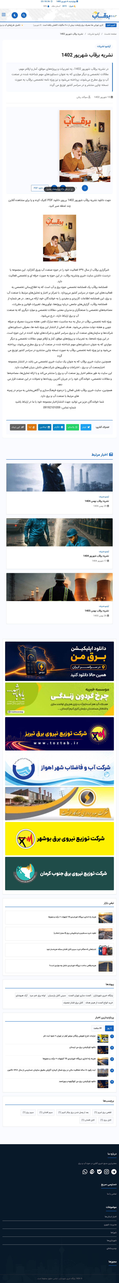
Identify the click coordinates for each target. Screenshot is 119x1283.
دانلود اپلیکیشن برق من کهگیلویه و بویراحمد (77, 1075)
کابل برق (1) (105, 1114)
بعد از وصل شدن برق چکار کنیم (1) (73, 1106)
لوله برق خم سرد (38, 990)
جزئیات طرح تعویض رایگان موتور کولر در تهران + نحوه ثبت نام (69, 1030)
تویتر (84, 427)
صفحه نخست (110, 34)
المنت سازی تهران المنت (79, 990)
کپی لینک (15, 427)
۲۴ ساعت (98, 1022)
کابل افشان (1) (88, 1114)
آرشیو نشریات (94, 34)
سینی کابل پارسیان (57, 990)
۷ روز (109, 1022)
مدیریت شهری (110, 1219)
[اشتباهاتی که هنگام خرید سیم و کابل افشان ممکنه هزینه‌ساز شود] (105, 944)
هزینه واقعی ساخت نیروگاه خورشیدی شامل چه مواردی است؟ (72, 959)
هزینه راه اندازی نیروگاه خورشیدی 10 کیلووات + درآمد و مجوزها (72, 911)
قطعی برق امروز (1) (102, 1106)
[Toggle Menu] (3, 15)
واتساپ (71, 427)
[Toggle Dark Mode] (15, 15)
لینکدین (43, 427)
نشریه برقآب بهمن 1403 (97, 611)
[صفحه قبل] (85, 188)
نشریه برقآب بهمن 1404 (97, 501)
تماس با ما (112, 1188)
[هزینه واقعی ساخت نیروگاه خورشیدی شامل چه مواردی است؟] (105, 960)
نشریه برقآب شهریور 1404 (96, 556)
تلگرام (57, 427)
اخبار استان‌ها (111, 1211)
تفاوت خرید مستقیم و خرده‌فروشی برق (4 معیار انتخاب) (75, 927)
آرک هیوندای (21, 990)
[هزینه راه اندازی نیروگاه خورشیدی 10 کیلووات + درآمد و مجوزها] (105, 911)
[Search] (23, 15)
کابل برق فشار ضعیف (73, 997)
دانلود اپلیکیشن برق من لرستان (82, 1041)
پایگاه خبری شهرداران (103, 990)
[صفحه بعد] (63, 188)
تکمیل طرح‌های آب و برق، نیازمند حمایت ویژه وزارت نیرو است (32, 25)
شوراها (114, 1227)
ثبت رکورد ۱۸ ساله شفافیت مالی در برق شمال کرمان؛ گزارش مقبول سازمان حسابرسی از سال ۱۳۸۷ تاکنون (51, 1064)
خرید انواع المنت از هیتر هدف (99, 997)
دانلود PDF (38, 188)
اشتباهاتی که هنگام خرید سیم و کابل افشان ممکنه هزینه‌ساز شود (71, 943)
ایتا (30, 427)
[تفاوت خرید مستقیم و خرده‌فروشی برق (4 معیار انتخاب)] (105, 928)
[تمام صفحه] (54, 188)
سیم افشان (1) (46, 1106)
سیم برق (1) (28, 1106)
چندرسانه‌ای (112, 1243)
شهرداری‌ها (112, 1235)
